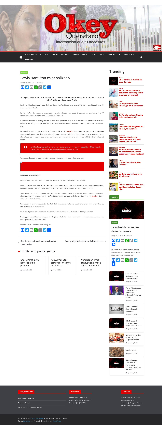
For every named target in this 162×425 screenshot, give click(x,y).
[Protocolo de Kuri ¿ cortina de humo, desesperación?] (116, 277)
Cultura (64, 54)
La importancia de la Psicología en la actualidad (131, 104)
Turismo (75, 54)
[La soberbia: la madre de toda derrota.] (126, 210)
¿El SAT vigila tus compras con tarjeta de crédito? (61, 262)
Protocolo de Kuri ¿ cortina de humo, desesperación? (132, 276)
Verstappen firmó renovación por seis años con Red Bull (91, 262)
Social (102, 54)
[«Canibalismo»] (116, 352)
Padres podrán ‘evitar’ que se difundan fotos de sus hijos (131, 187)
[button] (35, 54)
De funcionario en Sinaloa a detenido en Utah (131, 116)
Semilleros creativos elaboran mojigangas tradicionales (38, 242)
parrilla (94, 196)
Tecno (93, 54)
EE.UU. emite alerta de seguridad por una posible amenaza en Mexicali (131, 92)
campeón (69, 131)
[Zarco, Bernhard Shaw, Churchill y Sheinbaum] (116, 310)
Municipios (122, 147)
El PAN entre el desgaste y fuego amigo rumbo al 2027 (133, 323)
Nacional (44, 54)
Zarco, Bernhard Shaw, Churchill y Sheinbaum (132, 309)
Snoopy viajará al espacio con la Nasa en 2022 (84, 241)
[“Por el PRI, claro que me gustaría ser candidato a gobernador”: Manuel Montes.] (116, 294)
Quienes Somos (24, 403)
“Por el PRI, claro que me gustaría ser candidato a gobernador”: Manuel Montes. (133, 292)
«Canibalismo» (131, 350)
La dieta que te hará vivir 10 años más (130, 175)
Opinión (121, 78)
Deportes (29, 60)
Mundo (55, 54)
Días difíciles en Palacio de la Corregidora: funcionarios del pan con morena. (133, 365)
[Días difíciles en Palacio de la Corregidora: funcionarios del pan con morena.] (116, 366)
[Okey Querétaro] (81, 7)
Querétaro (29, 54)
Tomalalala (129, 54)
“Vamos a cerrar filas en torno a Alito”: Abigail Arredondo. (133, 337)
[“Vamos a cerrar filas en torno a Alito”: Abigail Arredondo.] (116, 339)
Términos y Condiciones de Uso (30, 407)
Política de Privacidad (26, 398)
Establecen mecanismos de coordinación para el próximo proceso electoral (131, 151)
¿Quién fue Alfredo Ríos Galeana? (130, 163)
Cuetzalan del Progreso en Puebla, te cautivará (131, 127)
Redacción (40, 82)
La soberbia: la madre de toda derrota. (130, 81)
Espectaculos (114, 54)
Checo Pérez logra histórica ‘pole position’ (29, 262)
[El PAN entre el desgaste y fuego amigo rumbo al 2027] (116, 324)
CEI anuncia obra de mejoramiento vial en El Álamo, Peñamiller (130, 139)
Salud (84, 54)
